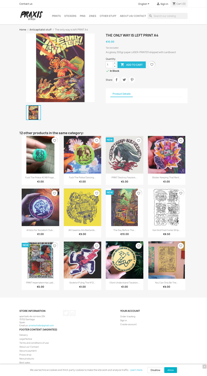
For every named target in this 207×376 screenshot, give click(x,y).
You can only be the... (166, 282)
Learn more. (136, 370)
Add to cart (132, 64)
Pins (82, 16)
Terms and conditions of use (34, 342)
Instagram (73, 313)
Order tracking (127, 316)
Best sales (24, 362)
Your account (130, 311)
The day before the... (124, 230)
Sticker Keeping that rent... (166, 177)
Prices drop (25, 354)
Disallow (155, 370)
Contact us (25, 3)
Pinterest (132, 80)
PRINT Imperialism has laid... (40, 282)
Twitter (66, 313)
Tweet (124, 80)
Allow (170, 370)
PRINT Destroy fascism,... (125, 177)
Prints (56, 16)
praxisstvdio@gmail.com (41, 325)
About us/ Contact (133, 16)
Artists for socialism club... (40, 230)
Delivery (23, 335)
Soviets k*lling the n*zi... (82, 282)
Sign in (123, 320)
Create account (128, 324)
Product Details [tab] (121, 93)
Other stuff (108, 16)
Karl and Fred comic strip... (166, 230)
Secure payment (28, 350)
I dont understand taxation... (124, 282)
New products (26, 358)
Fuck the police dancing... (82, 177)
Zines (92, 16)
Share (117, 80)
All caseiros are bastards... (82, 230)
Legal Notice (25, 338)
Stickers (70, 16)
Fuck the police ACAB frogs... (40, 177)
